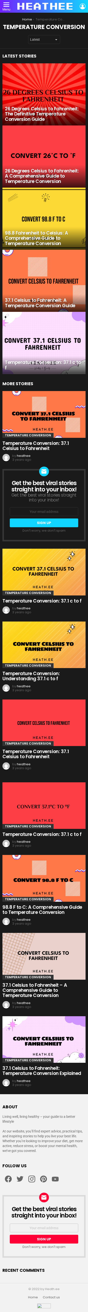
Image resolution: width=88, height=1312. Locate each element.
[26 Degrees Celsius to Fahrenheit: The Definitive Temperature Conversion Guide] (44, 94)
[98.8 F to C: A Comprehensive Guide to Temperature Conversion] (44, 878)
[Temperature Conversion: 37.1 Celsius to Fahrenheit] (44, 414)
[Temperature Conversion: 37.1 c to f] (44, 343)
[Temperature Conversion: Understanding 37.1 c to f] (44, 645)
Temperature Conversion (28, 435)
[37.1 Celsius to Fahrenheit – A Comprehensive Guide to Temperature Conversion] (44, 956)
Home (33, 1297)
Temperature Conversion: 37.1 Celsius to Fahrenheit (35, 446)
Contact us (51, 1297)
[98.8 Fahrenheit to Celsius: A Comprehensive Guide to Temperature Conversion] (44, 219)
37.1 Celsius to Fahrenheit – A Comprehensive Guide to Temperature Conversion (34, 990)
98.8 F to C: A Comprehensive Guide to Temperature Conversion (42, 910)
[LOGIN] (83, 6)
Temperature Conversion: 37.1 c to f (41, 601)
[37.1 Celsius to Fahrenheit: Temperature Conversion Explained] (44, 1039)
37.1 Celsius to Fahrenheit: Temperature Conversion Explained (41, 1071)
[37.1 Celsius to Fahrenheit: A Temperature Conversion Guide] (44, 281)
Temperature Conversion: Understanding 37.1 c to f (31, 676)
